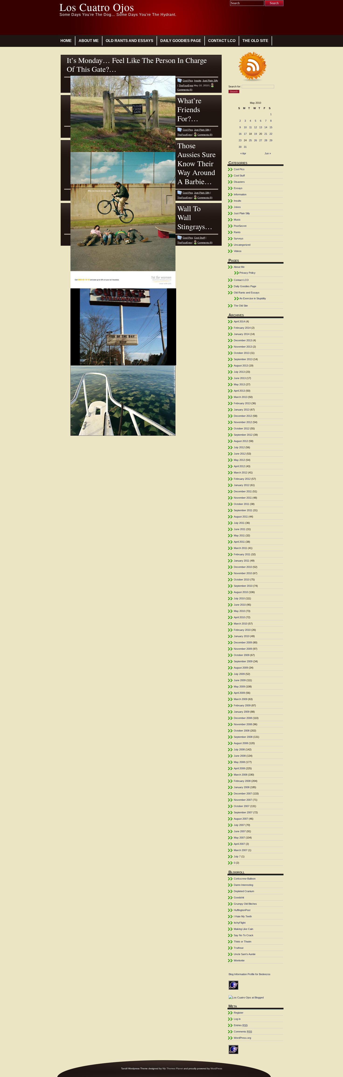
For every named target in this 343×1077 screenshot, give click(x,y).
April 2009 (239, 692)
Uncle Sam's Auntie (245, 954)
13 (260, 127)
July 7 (237, 856)
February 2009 (242, 705)
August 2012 (241, 441)
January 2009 (241, 711)
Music (237, 219)
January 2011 (241, 560)
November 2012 (243, 422)
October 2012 (241, 428)
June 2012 (240, 453)
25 (250, 140)
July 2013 (239, 371)
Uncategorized (242, 244)
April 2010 (239, 617)
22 (271, 133)
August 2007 (241, 818)
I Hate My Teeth (243, 916)
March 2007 (240, 850)
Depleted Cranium (244, 891)
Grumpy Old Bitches (245, 903)
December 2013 (243, 340)
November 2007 (243, 799)
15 (271, 127)
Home (66, 41)
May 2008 (239, 762)
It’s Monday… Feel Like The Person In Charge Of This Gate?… (137, 64)
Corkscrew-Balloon (245, 878)
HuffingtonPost (242, 910)
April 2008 (239, 768)
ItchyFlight (239, 922)
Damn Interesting (243, 885)
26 (255, 140)
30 (240, 146)
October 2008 (241, 730)
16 (240, 133)
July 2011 (239, 522)
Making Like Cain (243, 929)
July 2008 (239, 749)
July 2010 (239, 598)
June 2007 (240, 831)
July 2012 (239, 447)
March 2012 (240, 472)
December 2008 (243, 718)
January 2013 (241, 409)
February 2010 (242, 629)
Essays (238, 188)
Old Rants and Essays (129, 41)
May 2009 (239, 686)
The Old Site (255, 41)
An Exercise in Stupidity (252, 298)
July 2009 (239, 674)
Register (238, 1012)
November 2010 (243, 573)
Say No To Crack (243, 935)
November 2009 (243, 648)
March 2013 (240, 397)
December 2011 (243, 491)
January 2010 (241, 636)
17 (245, 133)
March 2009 (240, 699)
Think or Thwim (242, 941)
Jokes (237, 207)
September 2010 (243, 585)
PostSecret (240, 225)
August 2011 (241, 516)
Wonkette (239, 960)
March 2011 (240, 548)
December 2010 (243, 567)
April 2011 (239, 541)
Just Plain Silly (210, 80)
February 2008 (242, 781)
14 (265, 127)
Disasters (239, 181)
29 (271, 140)
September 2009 (243, 661)
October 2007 (241, 806)
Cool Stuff (199, 237)
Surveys (238, 238)
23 (240, 140)
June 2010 (240, 604)
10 (245, 127)
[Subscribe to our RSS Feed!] (256, 67)
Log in (237, 1019)
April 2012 (239, 466)
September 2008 (243, 736)
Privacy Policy (247, 272)
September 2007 (243, 812)
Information (240, 194)
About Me (89, 41)
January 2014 (241, 334)
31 (245, 146)
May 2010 (239, 611)
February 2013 (242, 403)
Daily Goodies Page (180, 41)
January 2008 (241, 787)
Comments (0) (184, 89)
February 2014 (242, 327)
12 (255, 127)
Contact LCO (221, 41)
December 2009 (243, 642)
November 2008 (243, 724)
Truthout (238, 947)
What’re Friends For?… (189, 109)
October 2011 (241, 504)
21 (265, 133)
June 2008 (240, 755)
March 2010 (240, 623)
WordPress (216, 1068)
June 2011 (239, 529)
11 (250, 127)
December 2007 (243, 793)
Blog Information (238, 974)
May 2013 (239, 384)
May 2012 (239, 460)
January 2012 (241, 485)
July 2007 (239, 825)
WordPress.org (242, 1037)
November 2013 (243, 346)
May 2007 (239, 837)
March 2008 (240, 774)
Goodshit (239, 897)
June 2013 (240, 378)
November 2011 (243, 497)
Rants (237, 232)
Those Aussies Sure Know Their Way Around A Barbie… (196, 163)
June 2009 (240, 680)
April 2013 (239, 390)
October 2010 (241, 579)
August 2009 (241, 667)
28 (265, 140)
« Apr (243, 153)
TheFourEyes (186, 85)
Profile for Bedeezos (259, 974)
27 (260, 140)
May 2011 (239, 535)
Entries (241, 1025)
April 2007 (239, 843)
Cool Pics (188, 80)
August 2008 (241, 743)
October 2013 (241, 353)
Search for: (234, 86)
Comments (243, 1031)
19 (255, 133)
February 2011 (242, 554)
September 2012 (243, 434)
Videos (238, 251)
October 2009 (241, 655)
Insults (197, 80)
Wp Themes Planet (172, 1068)
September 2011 (243, 510)
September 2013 (243, 359)
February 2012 (242, 478)
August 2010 (241, 592)
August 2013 (241, 365)
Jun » (268, 153)
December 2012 (243, 415)
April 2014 (239, 321)
